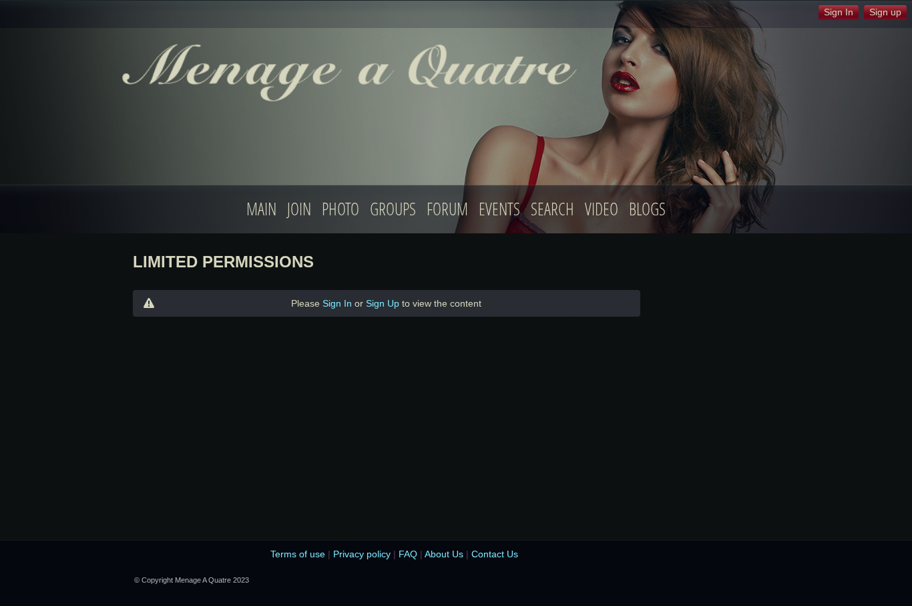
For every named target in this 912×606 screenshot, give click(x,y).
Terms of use (297, 554)
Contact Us (494, 554)
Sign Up (382, 303)
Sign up (885, 12)
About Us (444, 554)
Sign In (337, 303)
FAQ (408, 554)
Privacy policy (362, 554)
